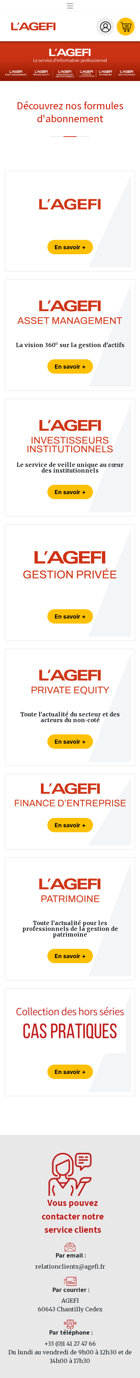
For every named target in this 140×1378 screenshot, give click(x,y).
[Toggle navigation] (70, 6)
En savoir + (70, 247)
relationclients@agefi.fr (70, 1266)
